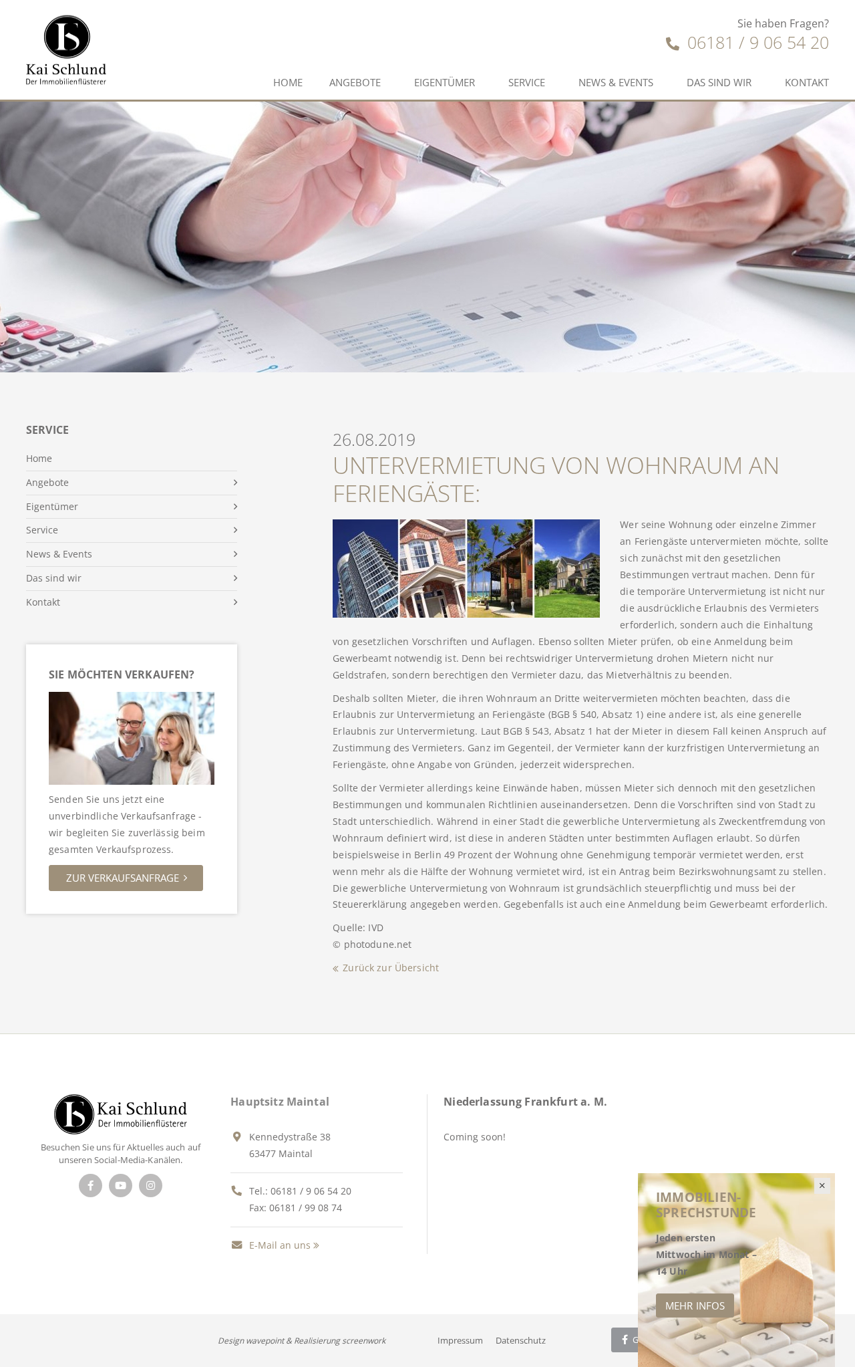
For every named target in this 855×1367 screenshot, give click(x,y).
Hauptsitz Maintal (279, 1101)
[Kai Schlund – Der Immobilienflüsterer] (120, 1113)
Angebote (355, 82)
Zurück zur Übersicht (391, 967)
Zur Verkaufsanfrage (122, 877)
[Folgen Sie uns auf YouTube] (120, 1185)
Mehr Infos (695, 1305)
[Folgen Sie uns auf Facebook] (90, 1185)
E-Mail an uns (278, 1245)
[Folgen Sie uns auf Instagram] (150, 1185)
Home (288, 82)
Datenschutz (521, 1340)
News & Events (615, 82)
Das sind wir (719, 82)
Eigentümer (444, 82)
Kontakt (807, 82)
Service (526, 82)
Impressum (460, 1340)
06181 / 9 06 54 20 (756, 42)
